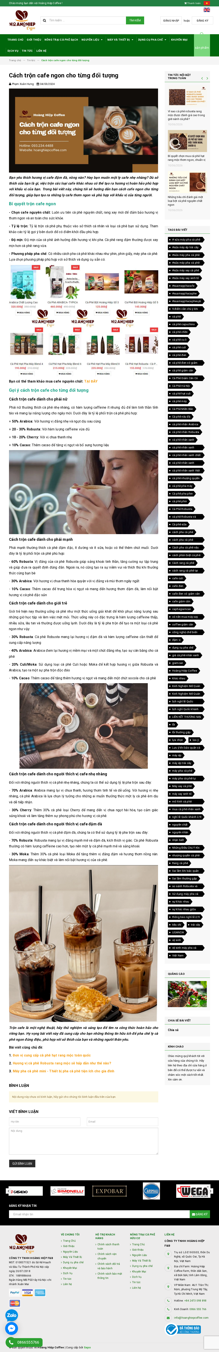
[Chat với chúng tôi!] (11, 1328)
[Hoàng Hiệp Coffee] (32, 1244)
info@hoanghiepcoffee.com (191, 1317)
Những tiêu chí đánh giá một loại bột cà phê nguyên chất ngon (185, 200)
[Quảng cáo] (187, 994)
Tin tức (27, 50)
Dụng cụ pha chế (150, 39)
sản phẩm (202, 47)
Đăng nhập (171, 20)
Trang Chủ (15, 39)
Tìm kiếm (135, 20)
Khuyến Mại (179, 39)
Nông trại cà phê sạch (61, 39)
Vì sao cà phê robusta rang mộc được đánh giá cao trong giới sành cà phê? (186, 115)
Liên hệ (41, 50)
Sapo (87, 1347)
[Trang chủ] (23, 20)
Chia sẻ (173, 1030)
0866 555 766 (197, 1309)
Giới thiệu (34, 39)
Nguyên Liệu (90, 39)
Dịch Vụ (12, 50)
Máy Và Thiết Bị (118, 39)
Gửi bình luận (22, 1163)
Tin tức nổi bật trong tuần (179, 76)
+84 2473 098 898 (195, 1300)
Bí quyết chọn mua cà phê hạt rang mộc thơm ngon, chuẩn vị (187, 157)
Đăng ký (203, 20)
